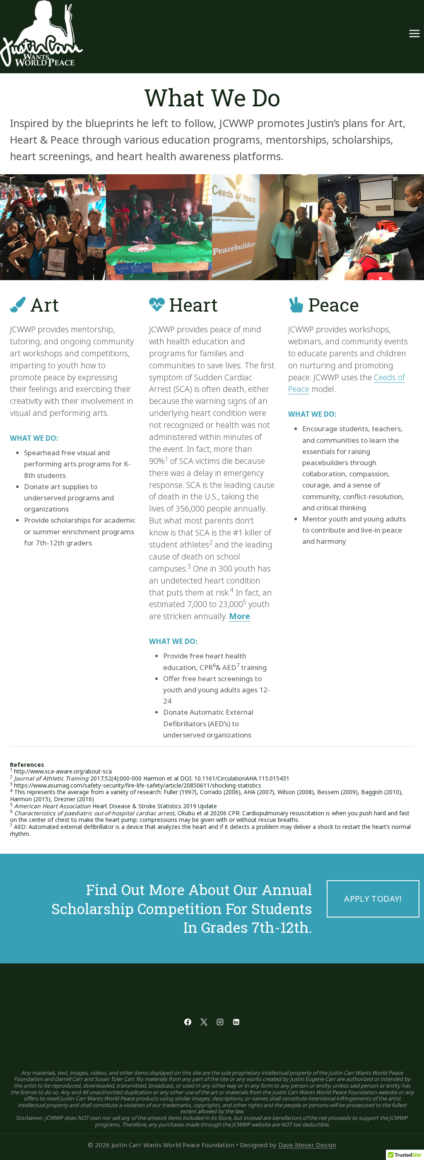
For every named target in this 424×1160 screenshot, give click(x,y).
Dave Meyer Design (307, 1145)
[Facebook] (188, 1022)
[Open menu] (414, 33)
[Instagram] (220, 1022)
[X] (204, 1022)
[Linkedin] (236, 1022)
